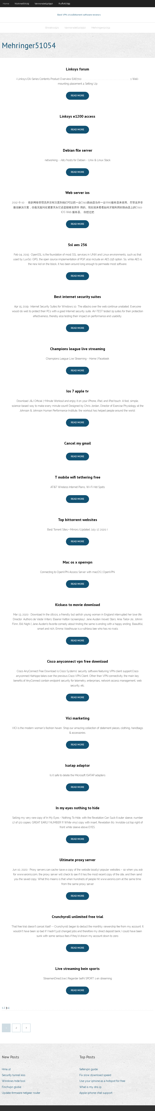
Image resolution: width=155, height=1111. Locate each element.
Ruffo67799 (64, 3)
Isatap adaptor (77, 765)
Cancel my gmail (77, 443)
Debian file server (77, 150)
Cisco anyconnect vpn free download (77, 661)
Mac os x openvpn (77, 562)
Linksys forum (77, 69)
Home (6, 3)
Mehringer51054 (100, 27)
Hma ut (6, 1069)
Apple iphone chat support (95, 1092)
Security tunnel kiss (13, 1075)
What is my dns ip (90, 1087)
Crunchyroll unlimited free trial (77, 916)
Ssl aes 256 (77, 244)
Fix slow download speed (95, 1075)
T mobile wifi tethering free (77, 477)
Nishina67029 (22, 3)
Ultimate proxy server (77, 859)
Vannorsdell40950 (44, 3)
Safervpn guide (88, 1069)
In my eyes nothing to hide (77, 807)
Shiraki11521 (52, 27)
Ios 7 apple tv (77, 391)
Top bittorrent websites (77, 519)
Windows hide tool (13, 1080)
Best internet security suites (77, 296)
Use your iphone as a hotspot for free (102, 1080)
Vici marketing (77, 718)
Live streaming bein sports (77, 968)
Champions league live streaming (77, 348)
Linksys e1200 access (77, 116)
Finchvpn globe (11, 1087)
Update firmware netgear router (21, 1092)
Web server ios (77, 192)
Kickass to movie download (77, 604)
